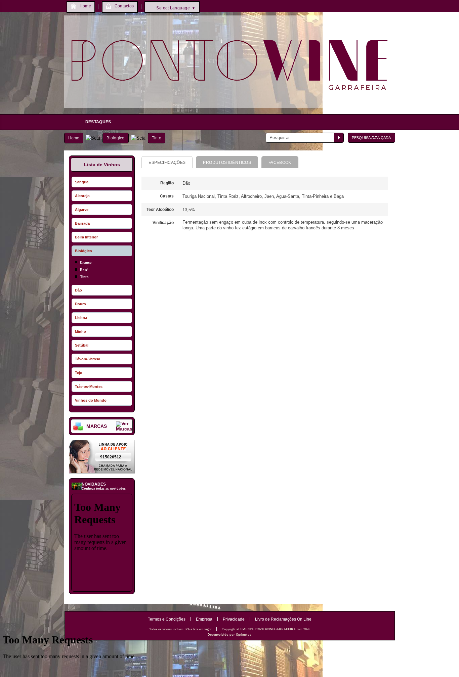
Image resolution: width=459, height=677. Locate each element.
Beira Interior (86, 237)
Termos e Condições (166, 619)
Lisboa (81, 318)
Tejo (78, 373)
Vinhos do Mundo (91, 400)
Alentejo (82, 196)
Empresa (204, 619)
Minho (80, 331)
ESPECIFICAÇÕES (167, 162)
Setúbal (81, 345)
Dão (78, 290)
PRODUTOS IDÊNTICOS (227, 162)
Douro (80, 304)
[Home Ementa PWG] (229, 109)
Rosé (84, 270)
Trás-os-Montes (88, 387)
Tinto (156, 138)
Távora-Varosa (87, 359)
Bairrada (82, 223)
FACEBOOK (279, 162)
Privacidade (234, 619)
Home (74, 138)
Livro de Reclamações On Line (283, 619)
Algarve (81, 210)
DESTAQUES (98, 122)
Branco (86, 262)
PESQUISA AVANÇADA (371, 138)
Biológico (115, 138)
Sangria (81, 182)
